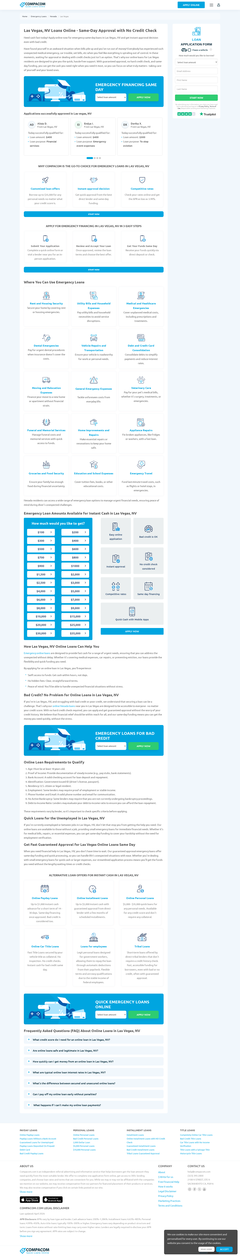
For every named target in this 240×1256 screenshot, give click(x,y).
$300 (41, 540)
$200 (75, 532)
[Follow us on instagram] (190, 1189)
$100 (41, 532)
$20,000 (41, 625)
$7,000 (75, 599)
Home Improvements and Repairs (93, 432)
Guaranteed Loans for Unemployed (36, 1142)
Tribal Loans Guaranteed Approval (143, 1153)
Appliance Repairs (141, 430)
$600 (75, 549)
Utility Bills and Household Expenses (94, 306)
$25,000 (75, 625)
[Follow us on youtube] (204, 1189)
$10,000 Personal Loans (84, 1149)
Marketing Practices (169, 1200)
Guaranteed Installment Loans (141, 1145)
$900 (41, 566)
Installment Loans (135, 1134)
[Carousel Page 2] (95, 158)
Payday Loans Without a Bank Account (38, 1138)
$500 (41, 549)
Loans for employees (94, 946)
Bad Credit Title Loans (190, 1138)
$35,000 (75, 633)
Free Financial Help (168, 1181)
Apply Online (191, 5)
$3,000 (75, 582)
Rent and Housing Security (46, 303)
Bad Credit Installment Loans (140, 1149)
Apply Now (132, 631)
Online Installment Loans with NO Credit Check (146, 1140)
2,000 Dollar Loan (81, 1142)
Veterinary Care (141, 388)
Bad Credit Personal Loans (85, 1138)
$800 (75, 557)
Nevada (53, 16)
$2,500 (41, 582)
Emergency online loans (37, 653)
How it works (165, 1186)
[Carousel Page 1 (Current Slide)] (90, 158)
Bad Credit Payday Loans (31, 1153)
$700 (41, 557)
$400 (75, 540)
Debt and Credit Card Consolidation (141, 348)
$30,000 (41, 633)
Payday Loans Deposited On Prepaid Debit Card (37, 1147)
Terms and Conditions (170, 1205)
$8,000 (41, 608)
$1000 (75, 566)
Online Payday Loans (45, 898)
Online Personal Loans (140, 898)
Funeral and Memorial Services (46, 430)
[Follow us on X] (199, 1189)
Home (24, 16)
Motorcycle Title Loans (191, 1153)
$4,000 (41, 591)
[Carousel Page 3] (97, 158)
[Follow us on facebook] (194, 1189)
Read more (206, 1249)
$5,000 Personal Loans (84, 1145)
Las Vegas (64, 16)
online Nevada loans (64, 705)
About (161, 1172)
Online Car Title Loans (45, 946)
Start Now (93, 214)
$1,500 (41, 574)
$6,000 (41, 599)
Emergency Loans (39, 16)
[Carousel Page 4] (100, 158)
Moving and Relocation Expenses (46, 390)
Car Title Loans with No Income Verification (195, 1144)
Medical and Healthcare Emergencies (141, 306)
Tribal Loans (142, 946)
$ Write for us (165, 1176)
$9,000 (75, 608)
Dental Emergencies (46, 345)
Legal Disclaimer (167, 1191)
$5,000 (75, 591)
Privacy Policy (204, 106)
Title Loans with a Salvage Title (195, 1149)
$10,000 (41, 616)
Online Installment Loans (92, 898)
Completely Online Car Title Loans (196, 1134)
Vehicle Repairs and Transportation (93, 348)
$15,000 (75, 616)
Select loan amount (110, 97)
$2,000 (75, 574)
